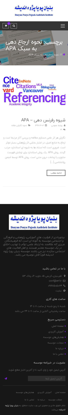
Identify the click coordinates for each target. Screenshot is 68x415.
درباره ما (59, 348)
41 (61, 129)
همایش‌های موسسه (53, 337)
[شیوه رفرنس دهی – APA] (34, 93)
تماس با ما (58, 354)
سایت (58, 290)
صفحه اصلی (57, 326)
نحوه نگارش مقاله (19, 125)
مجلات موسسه (55, 343)
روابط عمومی (57, 125)
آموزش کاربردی (55, 331)
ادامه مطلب (56, 173)
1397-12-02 (39, 125)
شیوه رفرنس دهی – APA (43, 120)
